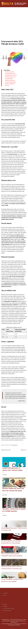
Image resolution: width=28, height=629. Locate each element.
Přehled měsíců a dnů (10, 77)
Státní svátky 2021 (10, 71)
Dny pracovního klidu (10, 73)
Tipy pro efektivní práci (11, 82)
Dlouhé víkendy (9, 78)
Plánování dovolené (10, 80)
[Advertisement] (14, 22)
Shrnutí (7, 85)
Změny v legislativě (10, 83)
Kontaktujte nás (15, 445)
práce (26, 450)
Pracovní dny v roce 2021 (11, 75)
